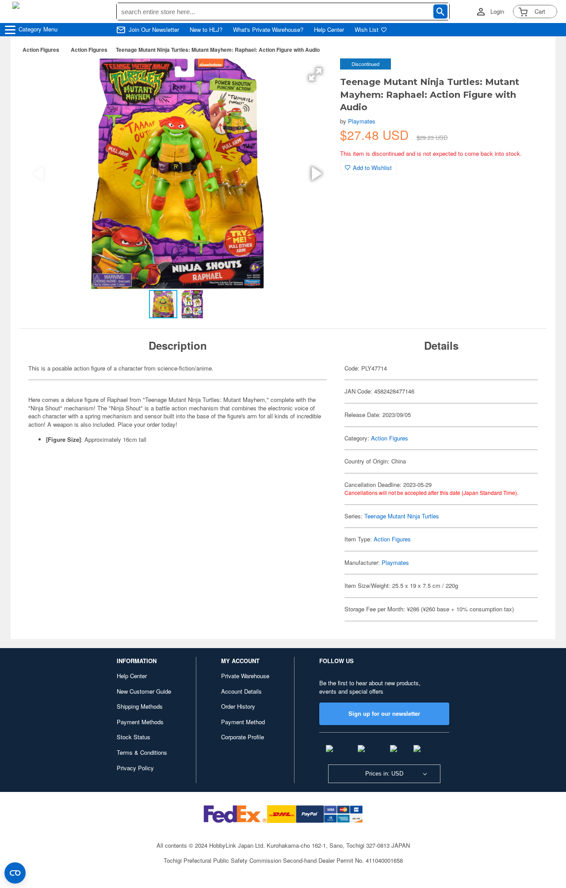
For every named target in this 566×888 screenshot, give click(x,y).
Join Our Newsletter (154, 30)
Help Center (329, 30)
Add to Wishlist (372, 167)
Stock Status (133, 737)
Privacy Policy (135, 768)
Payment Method (243, 722)
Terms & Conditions (142, 752)
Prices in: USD (384, 773)
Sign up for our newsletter (384, 713)
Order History (238, 706)
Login (497, 11)
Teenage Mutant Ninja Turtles (401, 516)
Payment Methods (140, 722)
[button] (315, 74)
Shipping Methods (140, 706)
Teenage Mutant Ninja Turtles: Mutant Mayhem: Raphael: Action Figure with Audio (218, 50)
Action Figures (41, 50)
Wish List (367, 30)
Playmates (361, 121)
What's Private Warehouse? (268, 30)
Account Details (241, 691)
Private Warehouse (245, 676)
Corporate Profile (242, 737)
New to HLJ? (206, 30)
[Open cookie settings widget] (15, 873)
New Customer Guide (144, 691)
